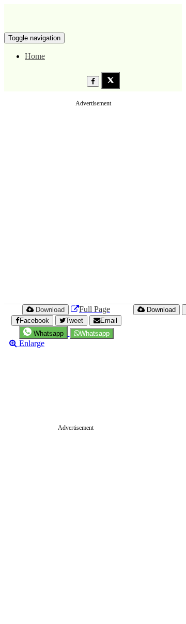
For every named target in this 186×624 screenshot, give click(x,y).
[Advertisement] (93, 206)
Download (160, 310)
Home (35, 56)
